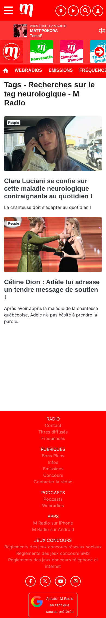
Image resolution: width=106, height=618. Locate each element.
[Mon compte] (97, 10)
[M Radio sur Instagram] (75, 581)
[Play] (7, 47)
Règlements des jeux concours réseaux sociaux (53, 546)
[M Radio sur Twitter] (45, 581)
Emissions (61, 70)
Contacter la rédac (53, 481)
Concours (53, 475)
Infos (53, 462)
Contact (53, 425)
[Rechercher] (85, 10)
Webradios (28, 70)
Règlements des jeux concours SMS (53, 553)
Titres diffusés (53, 432)
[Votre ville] (60, 10)
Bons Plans (53, 455)
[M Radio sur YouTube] (60, 581)
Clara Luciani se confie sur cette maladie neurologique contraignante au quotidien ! (48, 188)
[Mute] (102, 31)
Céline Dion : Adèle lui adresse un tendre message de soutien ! (51, 289)
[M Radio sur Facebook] (30, 581)
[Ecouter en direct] (73, 10)
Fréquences (53, 438)
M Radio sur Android (53, 529)
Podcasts (53, 499)
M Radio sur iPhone (53, 523)
